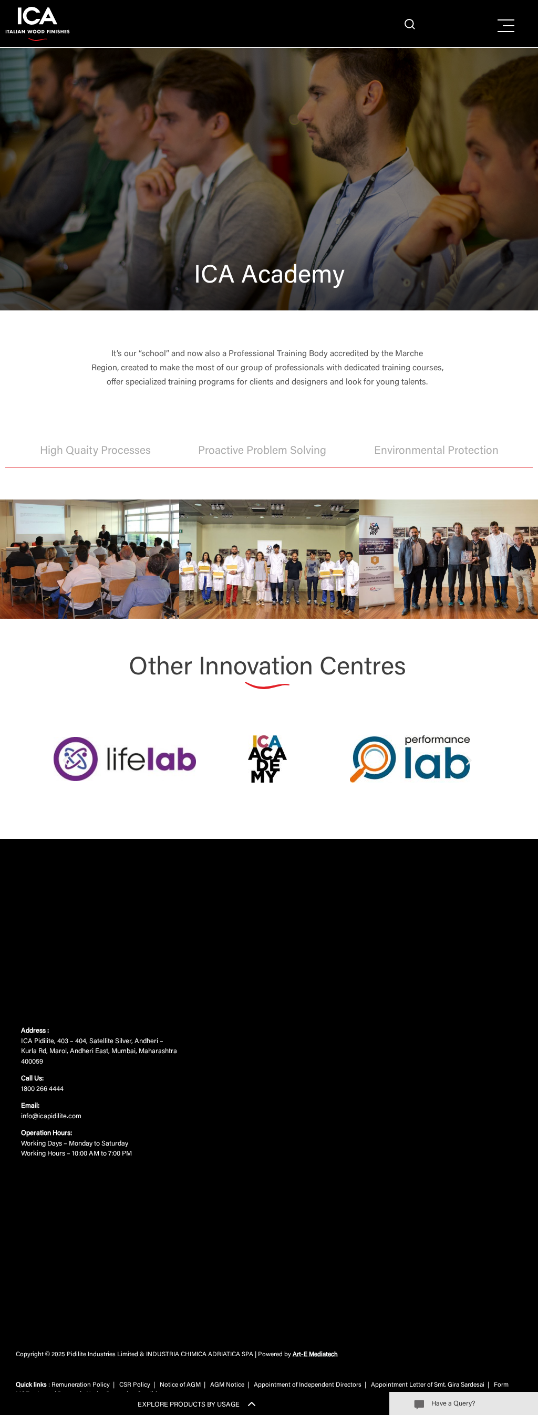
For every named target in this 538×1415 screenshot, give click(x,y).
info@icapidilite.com (51, 1116)
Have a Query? (453, 1403)
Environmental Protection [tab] (436, 451)
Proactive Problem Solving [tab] (262, 451)
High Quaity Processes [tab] (95, 451)
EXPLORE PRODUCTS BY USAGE (189, 1404)
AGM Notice (227, 1385)
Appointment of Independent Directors (307, 1385)
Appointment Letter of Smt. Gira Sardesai (427, 1385)
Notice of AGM (180, 1385)
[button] (65, 760)
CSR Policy (134, 1385)
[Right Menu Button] (506, 26)
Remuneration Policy (80, 1385)
